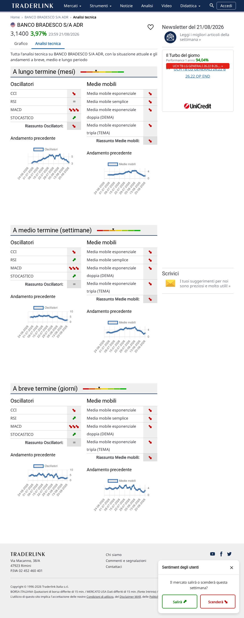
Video (167, 5)
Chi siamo (114, 554)
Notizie (126, 5)
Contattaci (114, 566)
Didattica (188, 5)
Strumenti (99, 5)
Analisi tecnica (48, 43)
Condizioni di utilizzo (99, 597)
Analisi (147, 5)
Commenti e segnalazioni (126, 560)
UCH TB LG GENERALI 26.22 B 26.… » (198, 66)
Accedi (226, 5)
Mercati (71, 5)
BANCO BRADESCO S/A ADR (46, 17)
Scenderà (218, 601)
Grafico (21, 43)
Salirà (180, 601)
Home (15, 17)
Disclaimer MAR (130, 597)
